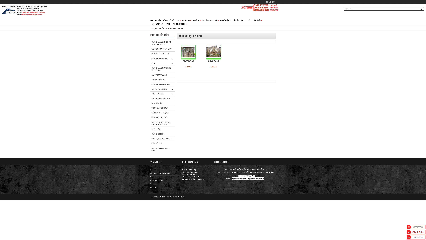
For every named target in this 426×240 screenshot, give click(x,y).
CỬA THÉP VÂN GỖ (159, 75)
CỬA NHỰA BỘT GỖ (159, 117)
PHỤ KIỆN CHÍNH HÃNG (180, 24)
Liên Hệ (153, 187)
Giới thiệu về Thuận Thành (160, 173)
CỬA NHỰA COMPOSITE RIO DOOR (161, 69)
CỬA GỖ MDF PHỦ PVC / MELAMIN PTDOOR (161, 123)
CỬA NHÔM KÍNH (158, 134)
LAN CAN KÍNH (157, 103)
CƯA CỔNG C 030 (213, 61)
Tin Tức (249, 20)
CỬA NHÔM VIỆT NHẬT (160, 84)
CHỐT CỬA (155, 129)
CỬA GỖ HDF (197, 20)
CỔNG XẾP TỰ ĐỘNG (238, 20)
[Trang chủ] (151, 20)
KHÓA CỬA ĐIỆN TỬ (225, 20)
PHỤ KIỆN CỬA (157, 94)
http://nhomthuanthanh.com (239, 178)
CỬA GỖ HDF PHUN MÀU (161, 49)
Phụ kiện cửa (186, 20)
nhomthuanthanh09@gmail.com (246, 176)
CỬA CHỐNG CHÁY (159, 89)
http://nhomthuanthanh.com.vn (256, 178)
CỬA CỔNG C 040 (188, 61)
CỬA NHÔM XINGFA (159, 58)
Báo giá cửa (257, 20)
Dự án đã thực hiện (157, 180)
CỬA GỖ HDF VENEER (160, 54)
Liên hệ (168, 24)
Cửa (179, 20)
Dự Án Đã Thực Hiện (157, 24)
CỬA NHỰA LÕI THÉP (168, 20)
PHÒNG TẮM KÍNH (158, 80)
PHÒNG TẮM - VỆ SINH (160, 99)
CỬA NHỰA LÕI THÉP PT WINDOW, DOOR (161, 43)
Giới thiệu (158, 20)
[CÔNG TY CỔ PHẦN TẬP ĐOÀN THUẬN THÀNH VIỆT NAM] (24, 11)
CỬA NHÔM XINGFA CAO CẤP (210, 20)
